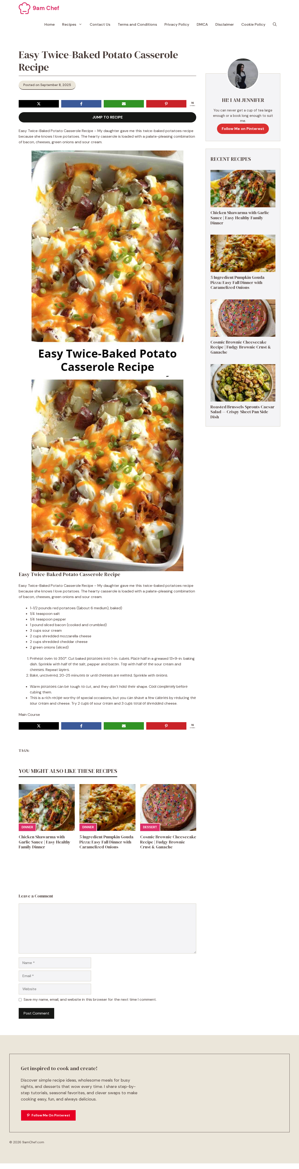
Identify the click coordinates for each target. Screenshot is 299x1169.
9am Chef (46, 8)
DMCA (202, 24)
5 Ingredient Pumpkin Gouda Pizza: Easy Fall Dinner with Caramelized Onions (106, 842)
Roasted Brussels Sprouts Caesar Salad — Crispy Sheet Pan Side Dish (242, 412)
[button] (274, 24)
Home (49, 24)
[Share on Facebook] (81, 104)
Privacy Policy (176, 24)
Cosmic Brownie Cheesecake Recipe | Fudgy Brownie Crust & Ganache (168, 842)
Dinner (27, 827)
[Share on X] (39, 104)
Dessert (150, 827)
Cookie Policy (253, 24)
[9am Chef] (24, 8)
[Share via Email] (124, 104)
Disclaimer (224, 24)
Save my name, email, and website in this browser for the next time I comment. (90, 999)
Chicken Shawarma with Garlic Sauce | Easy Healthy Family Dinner (45, 842)
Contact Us (100, 24)
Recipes (69, 24)
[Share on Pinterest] (166, 104)
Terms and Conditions (137, 24)
